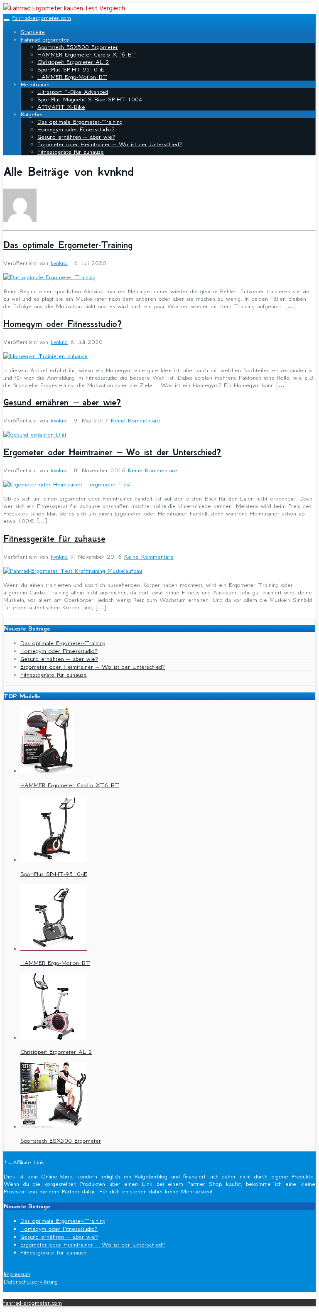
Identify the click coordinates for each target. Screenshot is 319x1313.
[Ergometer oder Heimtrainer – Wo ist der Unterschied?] (67, 484)
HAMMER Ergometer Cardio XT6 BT (86, 54)
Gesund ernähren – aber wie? (76, 136)
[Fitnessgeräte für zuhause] (72, 570)
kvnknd (59, 263)
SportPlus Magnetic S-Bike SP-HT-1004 (89, 99)
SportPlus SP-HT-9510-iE (70, 69)
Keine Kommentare (135, 420)
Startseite (33, 32)
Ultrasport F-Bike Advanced (72, 92)
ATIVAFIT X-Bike (61, 106)
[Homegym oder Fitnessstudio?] (45, 356)
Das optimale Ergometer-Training (80, 121)
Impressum (17, 1274)
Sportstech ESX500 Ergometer (77, 47)
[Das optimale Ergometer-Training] (49, 277)
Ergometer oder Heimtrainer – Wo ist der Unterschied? (109, 144)
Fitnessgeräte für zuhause (70, 151)
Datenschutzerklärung (31, 1281)
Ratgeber (32, 114)
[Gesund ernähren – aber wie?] (34, 434)
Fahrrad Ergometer (45, 39)
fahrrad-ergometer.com (41, 18)
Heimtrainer (35, 84)
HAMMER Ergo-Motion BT (72, 77)
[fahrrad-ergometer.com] (64, 8)
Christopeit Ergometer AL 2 (73, 62)
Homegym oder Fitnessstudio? (76, 129)
